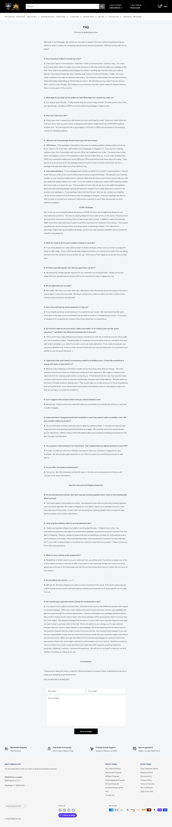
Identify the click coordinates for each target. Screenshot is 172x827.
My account (135, 7)
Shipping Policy (146, 772)
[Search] (102, 6)
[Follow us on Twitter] (64, 810)
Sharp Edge (61, 16)
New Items (20, 16)
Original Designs (47, 16)
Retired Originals (112, 784)
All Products (10, 16)
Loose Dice (74, 16)
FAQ (106, 791)
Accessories (114, 16)
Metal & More (88, 16)
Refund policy (146, 776)
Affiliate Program (112, 776)
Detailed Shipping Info (114, 787)
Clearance (127, 16)
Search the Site (146, 791)
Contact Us (109, 795)
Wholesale (137, 16)
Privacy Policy (146, 780)
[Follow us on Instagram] (69, 810)
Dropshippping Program (115, 780)
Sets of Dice (32, 16)
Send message (86, 731)
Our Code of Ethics (113, 768)
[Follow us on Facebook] (60, 810)
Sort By (101, 16)
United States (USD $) (13, 806)
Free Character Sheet (149, 768)
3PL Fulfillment (146, 787)
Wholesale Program (113, 772)
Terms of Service (147, 784)
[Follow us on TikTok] (73, 810)
